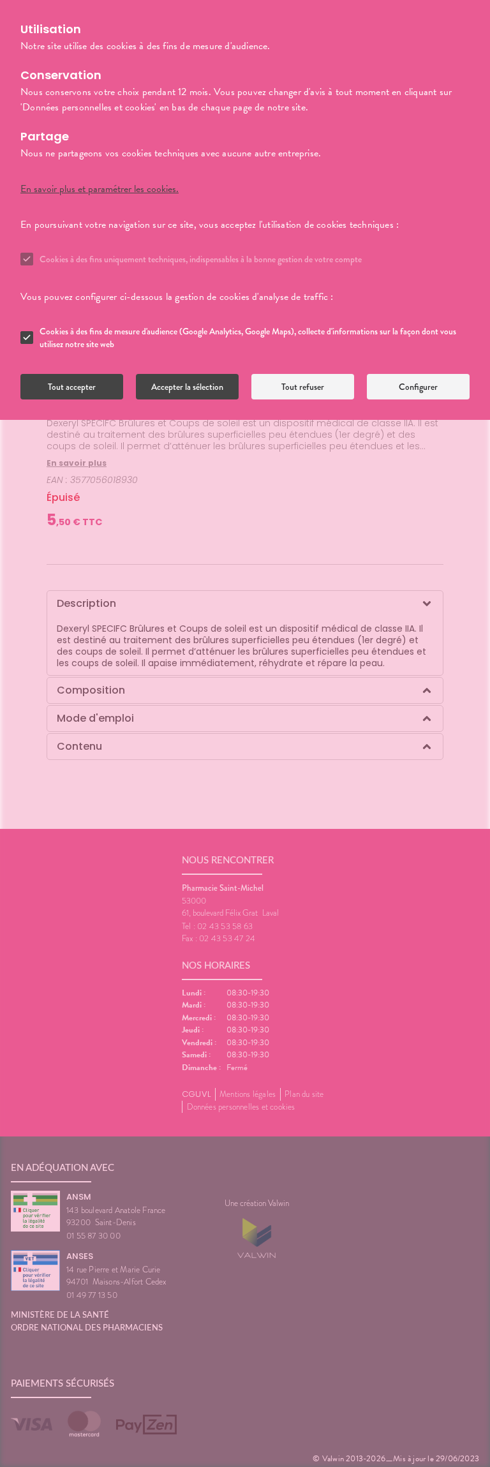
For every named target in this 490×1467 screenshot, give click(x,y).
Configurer (418, 386)
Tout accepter (72, 386)
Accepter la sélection (187, 386)
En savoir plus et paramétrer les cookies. (99, 189)
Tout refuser (302, 386)
